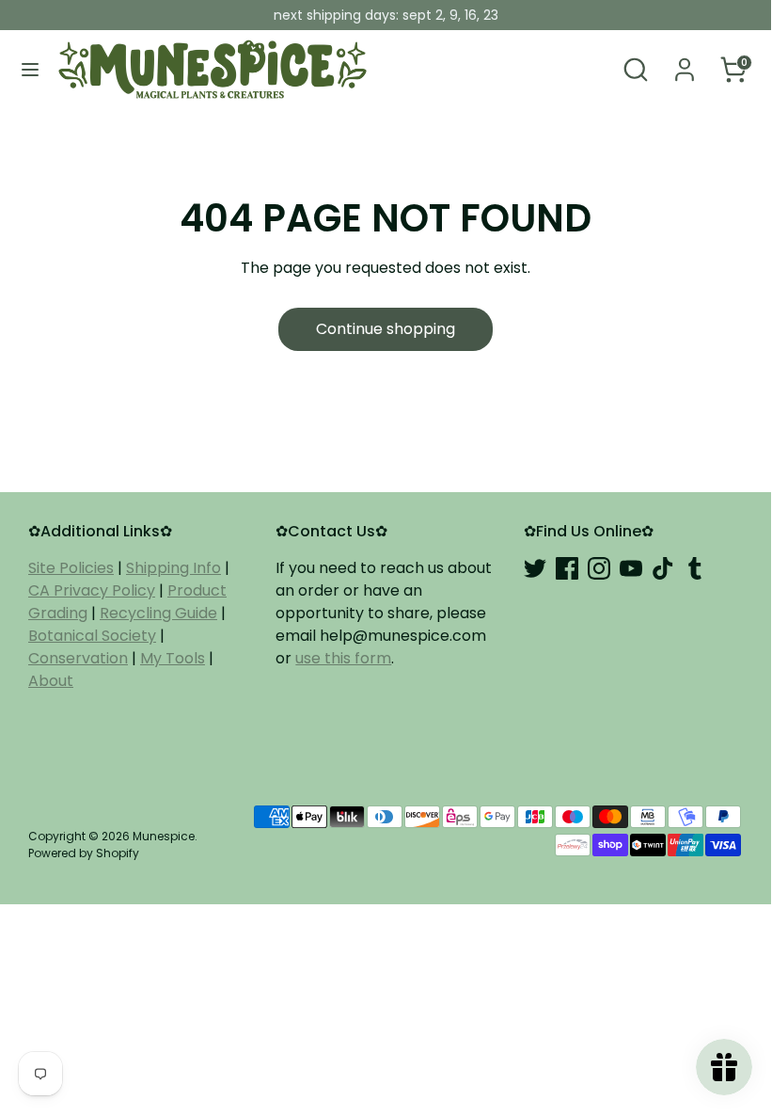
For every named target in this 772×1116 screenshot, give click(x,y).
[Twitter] (535, 568)
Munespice (164, 836)
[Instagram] (599, 568)
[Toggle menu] (30, 69)
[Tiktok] (663, 568)
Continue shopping (385, 329)
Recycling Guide (158, 613)
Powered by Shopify (83, 853)
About (50, 681)
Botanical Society (92, 635)
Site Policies (71, 568)
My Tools (172, 658)
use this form (343, 658)
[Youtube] (631, 568)
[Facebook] (567, 568)
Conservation (78, 658)
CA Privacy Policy (91, 590)
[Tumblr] (695, 568)
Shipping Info (173, 568)
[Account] (684, 61)
